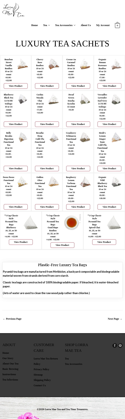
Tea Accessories (73, 364)
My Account (103, 25)
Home (34, 25)
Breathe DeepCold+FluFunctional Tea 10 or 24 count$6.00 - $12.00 (40, 145)
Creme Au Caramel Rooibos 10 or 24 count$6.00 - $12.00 (71, 68)
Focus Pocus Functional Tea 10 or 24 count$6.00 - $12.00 (8, 186)
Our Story (7, 358)
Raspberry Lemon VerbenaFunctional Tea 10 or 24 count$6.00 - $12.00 (71, 189)
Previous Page (12, 318)
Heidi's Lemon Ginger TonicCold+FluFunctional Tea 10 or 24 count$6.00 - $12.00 (102, 148)
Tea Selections (10, 379)
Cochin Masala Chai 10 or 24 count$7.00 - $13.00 (40, 103)
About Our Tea (10, 363)
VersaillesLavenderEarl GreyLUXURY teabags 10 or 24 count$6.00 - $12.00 (102, 106)
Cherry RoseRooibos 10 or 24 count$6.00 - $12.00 (40, 68)
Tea (45, 25)
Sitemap (38, 374)
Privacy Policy (41, 369)
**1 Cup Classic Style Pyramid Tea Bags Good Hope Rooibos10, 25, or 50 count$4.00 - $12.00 (53, 227)
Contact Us (40, 385)
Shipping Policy (42, 380)
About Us (86, 25)
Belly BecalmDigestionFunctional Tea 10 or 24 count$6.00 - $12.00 (9, 145)
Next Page (115, 318)
